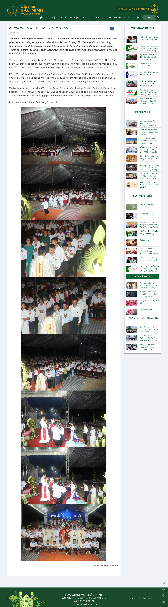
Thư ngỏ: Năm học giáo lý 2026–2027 (149, 64)
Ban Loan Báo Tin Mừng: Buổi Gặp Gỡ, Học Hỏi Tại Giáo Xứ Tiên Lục (148, 101)
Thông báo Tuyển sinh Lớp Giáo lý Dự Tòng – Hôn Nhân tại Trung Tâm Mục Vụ (149, 48)
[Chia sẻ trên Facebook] (112, 29)
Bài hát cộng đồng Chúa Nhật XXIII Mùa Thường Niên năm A (148, 92)
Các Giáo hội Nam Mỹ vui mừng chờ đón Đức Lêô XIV (149, 132)
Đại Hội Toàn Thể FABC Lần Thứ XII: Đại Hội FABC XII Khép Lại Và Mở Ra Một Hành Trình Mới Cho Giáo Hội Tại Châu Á (149, 176)
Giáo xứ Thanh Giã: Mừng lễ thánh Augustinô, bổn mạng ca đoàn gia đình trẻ (149, 251)
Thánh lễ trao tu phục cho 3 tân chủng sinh (149, 38)
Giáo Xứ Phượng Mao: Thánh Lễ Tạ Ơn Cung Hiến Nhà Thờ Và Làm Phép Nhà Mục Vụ (149, 338)
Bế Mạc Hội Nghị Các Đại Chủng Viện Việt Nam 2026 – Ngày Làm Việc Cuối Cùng (149, 149)
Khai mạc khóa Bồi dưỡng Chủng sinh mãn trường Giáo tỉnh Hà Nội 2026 (149, 123)
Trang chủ (41, 17)
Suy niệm (74, 17)
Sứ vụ (126, 17)
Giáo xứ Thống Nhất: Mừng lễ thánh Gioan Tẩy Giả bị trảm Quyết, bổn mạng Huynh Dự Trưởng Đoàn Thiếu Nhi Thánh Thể (149, 224)
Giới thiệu (51, 17)
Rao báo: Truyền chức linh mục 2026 (149, 73)
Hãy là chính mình (147, 205)
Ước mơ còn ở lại (146, 213)
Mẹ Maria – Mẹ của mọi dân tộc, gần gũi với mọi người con (149, 57)
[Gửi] (157, 17)
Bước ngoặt (144, 240)
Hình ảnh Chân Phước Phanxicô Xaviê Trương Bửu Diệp (149, 184)
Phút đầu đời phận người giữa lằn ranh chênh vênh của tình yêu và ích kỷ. (148, 346)
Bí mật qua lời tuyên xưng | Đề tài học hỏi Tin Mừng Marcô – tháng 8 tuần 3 (148, 294)
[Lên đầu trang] (164, 601)
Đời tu (117, 17)
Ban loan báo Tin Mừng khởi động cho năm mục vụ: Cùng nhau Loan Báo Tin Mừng (148, 285)
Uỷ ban (95, 17)
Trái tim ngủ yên (146, 309)
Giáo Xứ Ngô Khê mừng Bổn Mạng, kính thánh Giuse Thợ (149, 329)
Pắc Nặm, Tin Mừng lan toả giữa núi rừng (149, 232)
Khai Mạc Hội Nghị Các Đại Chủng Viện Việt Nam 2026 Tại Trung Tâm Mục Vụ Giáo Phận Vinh (149, 167)
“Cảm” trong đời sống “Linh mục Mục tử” (143, 319)
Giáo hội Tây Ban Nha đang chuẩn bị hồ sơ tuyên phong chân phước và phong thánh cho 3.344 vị (149, 158)
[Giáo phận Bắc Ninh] (25, 10)
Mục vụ (85, 17)
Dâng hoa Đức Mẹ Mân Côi (149, 301)
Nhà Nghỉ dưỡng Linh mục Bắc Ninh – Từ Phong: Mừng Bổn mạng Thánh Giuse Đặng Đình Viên (149, 83)
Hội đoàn (106, 17)
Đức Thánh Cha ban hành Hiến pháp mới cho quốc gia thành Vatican (148, 140)
